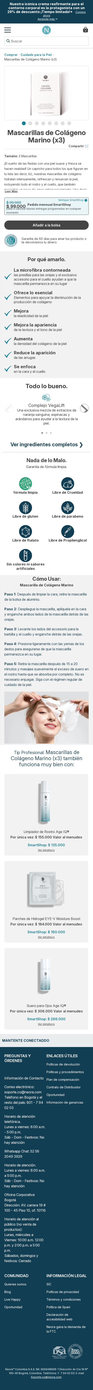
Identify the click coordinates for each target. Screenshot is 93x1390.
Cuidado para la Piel (36, 55)
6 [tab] (56, 123)
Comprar (11, 55)
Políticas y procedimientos (65, 1072)
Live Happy (12, 1299)
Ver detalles (45, 850)
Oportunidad (55, 1095)
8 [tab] (69, 123)
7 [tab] (63, 123)
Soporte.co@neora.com (46, 1377)
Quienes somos (15, 1284)
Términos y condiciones (63, 1299)
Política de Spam (58, 1307)
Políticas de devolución (63, 1064)
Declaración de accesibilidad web (59, 1317)
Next (84, 408)
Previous (8, 408)
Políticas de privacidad (62, 1292)
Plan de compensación (62, 1079)
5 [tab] (50, 123)
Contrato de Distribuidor (63, 1087)
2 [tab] (30, 123)
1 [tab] (24, 123)
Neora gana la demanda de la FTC (66, 1329)
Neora (46, 30)
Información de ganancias (64, 1102)
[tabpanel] (46, 93)
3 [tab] (37, 123)
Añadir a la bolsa (46, 225)
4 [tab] (43, 123)
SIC (48, 1284)
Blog (7, 1292)
